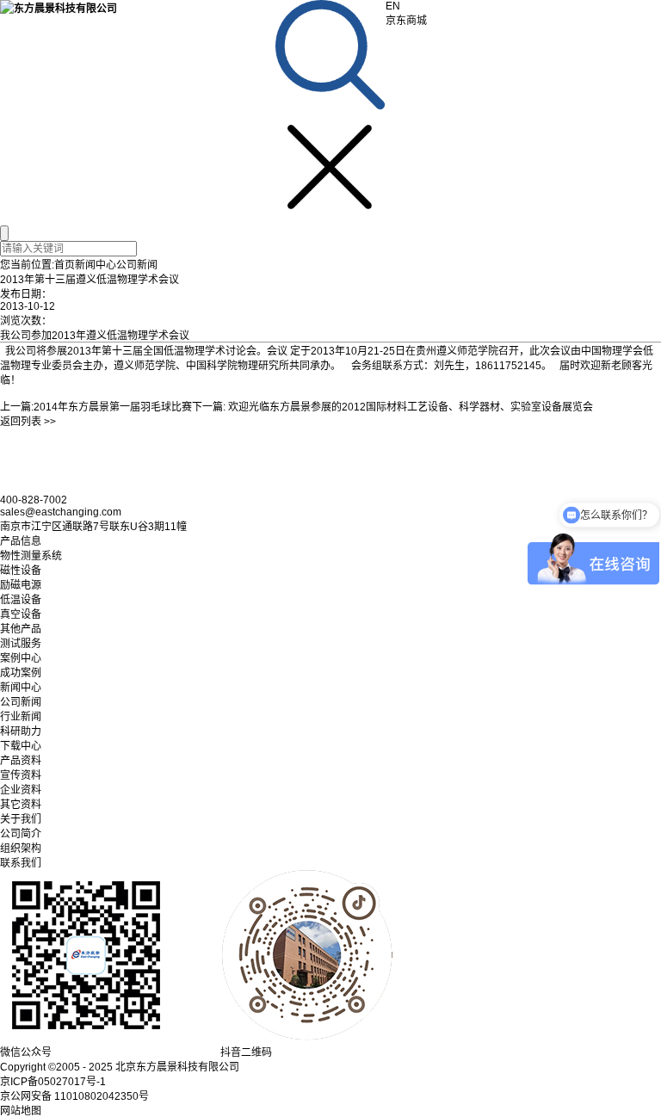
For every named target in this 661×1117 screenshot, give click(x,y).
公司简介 (20, 834)
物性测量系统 (31, 556)
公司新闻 (137, 265)
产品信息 (20, 541)
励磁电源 (20, 585)
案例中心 (20, 658)
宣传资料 (20, 775)
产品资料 (20, 761)
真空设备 (20, 614)
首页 (64, 265)
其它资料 (20, 805)
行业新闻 (20, 717)
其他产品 (20, 629)
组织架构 (20, 848)
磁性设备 (20, 571)
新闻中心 (95, 265)
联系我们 (20, 863)
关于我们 (20, 819)
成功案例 (20, 673)
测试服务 (20, 644)
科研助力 (20, 731)
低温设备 (20, 600)
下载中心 (20, 746)
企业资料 (20, 790)
